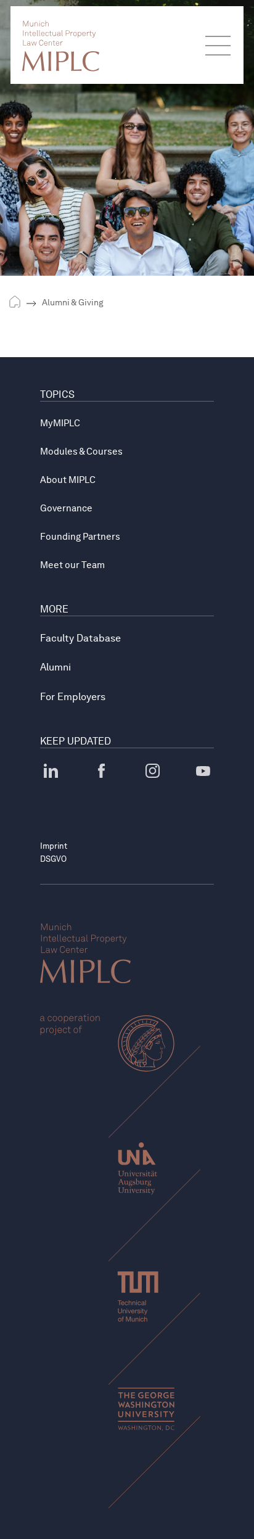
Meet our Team (72, 565)
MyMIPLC (60, 423)
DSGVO (53, 859)
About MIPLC (68, 479)
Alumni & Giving (73, 302)
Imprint (53, 846)
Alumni (55, 667)
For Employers (72, 697)
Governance (66, 508)
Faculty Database (80, 638)
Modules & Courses (81, 451)
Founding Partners (80, 536)
